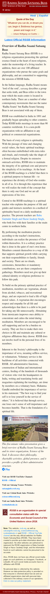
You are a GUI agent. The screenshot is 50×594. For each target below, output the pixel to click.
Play (7, 469)
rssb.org (23, 528)
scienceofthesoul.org (11, 496)
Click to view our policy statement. (17, 581)
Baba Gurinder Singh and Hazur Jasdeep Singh (23, 217)
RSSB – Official (9, 480)
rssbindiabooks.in (9, 504)
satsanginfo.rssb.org (11, 488)
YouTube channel (42, 592)
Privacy (33, 592)
